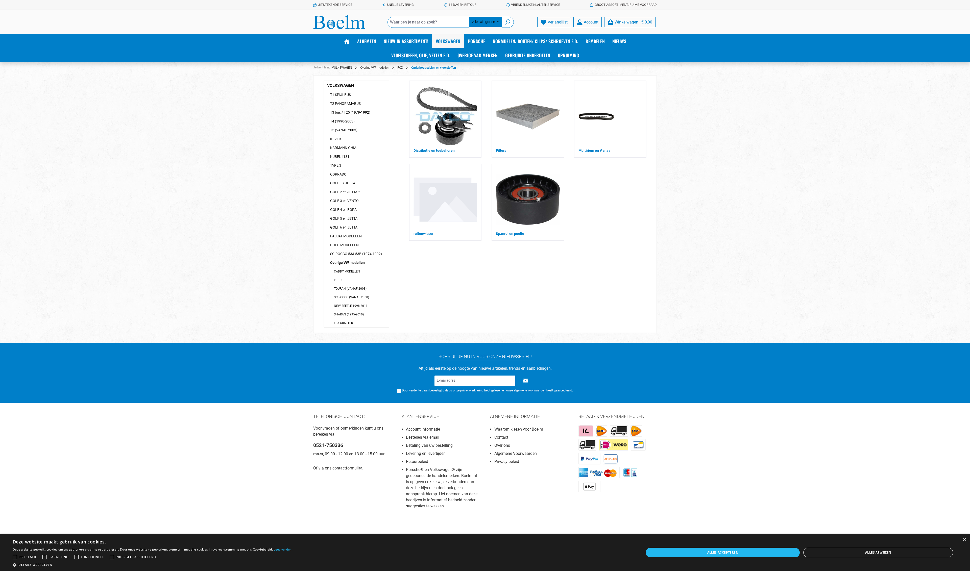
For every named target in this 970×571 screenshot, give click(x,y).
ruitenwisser (423, 234)
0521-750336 (328, 445)
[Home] (346, 41)
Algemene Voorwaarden (515, 453)
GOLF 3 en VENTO (344, 201)
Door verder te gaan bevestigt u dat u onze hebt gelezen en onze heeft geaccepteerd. (487, 390)
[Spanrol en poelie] (528, 199)
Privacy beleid (506, 461)
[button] (152, 564)
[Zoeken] (508, 22)
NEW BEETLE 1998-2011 (351, 306)
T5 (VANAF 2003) (343, 130)
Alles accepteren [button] (722, 552)
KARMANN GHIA (343, 148)
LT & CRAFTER (343, 323)
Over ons (502, 445)
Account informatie (423, 429)
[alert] (485, 552)
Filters (501, 150)
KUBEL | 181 (339, 157)
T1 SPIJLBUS (340, 95)
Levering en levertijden (426, 453)
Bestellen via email (422, 437)
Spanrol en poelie (510, 234)
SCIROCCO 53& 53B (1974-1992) (356, 254)
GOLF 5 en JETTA (343, 218)
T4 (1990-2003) (342, 121)
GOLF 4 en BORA (343, 210)
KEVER (335, 139)
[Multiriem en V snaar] (596, 116)
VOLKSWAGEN (340, 85)
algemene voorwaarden (530, 390)
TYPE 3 (335, 165)
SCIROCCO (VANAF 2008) (351, 297)
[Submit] (525, 381)
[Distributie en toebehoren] (445, 116)
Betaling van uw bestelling (429, 445)
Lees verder (282, 549)
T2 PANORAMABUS (345, 104)
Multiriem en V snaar (595, 150)
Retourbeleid (417, 461)
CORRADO (338, 174)
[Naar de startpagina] (339, 22)
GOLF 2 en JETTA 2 (345, 192)
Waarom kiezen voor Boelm (518, 429)
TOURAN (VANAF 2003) (350, 288)
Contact (501, 437)
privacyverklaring (471, 390)
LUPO (338, 280)
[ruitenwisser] (445, 199)
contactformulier (347, 468)
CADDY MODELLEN (347, 271)
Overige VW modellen (347, 263)
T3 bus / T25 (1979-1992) (350, 112)
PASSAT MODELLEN (346, 236)
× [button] (964, 539)
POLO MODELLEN (344, 245)
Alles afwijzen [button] (878, 552)
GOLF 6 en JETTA (343, 227)
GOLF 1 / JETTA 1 (344, 183)
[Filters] (528, 116)
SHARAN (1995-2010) (349, 314)
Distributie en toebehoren (434, 150)
